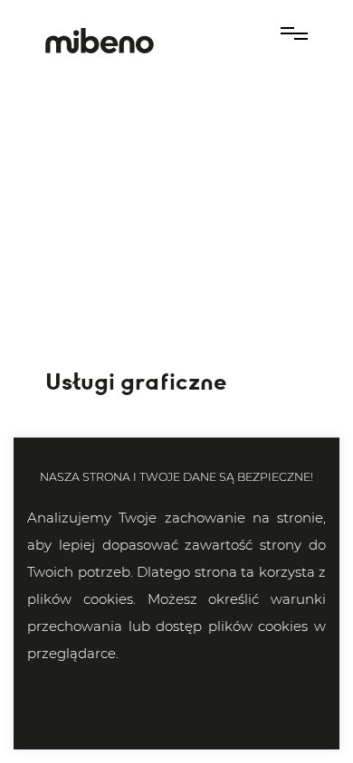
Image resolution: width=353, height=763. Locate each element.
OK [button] (306, 699)
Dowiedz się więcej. (187, 653)
